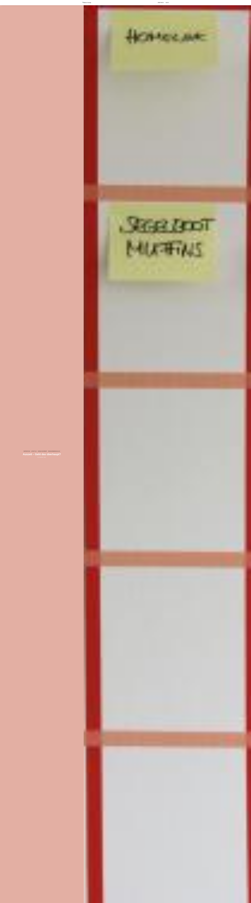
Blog (167, 2)
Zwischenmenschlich (54, 451)
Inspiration (27, 451)
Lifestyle (34, 451)
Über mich (161, 2)
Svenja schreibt (42, 451)
